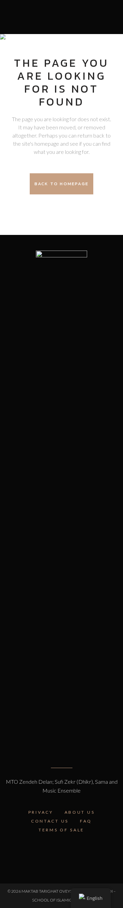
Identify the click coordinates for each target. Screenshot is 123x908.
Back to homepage (61, 183)
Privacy (40, 812)
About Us (80, 812)
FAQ (86, 821)
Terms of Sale (61, 829)
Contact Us (50, 821)
